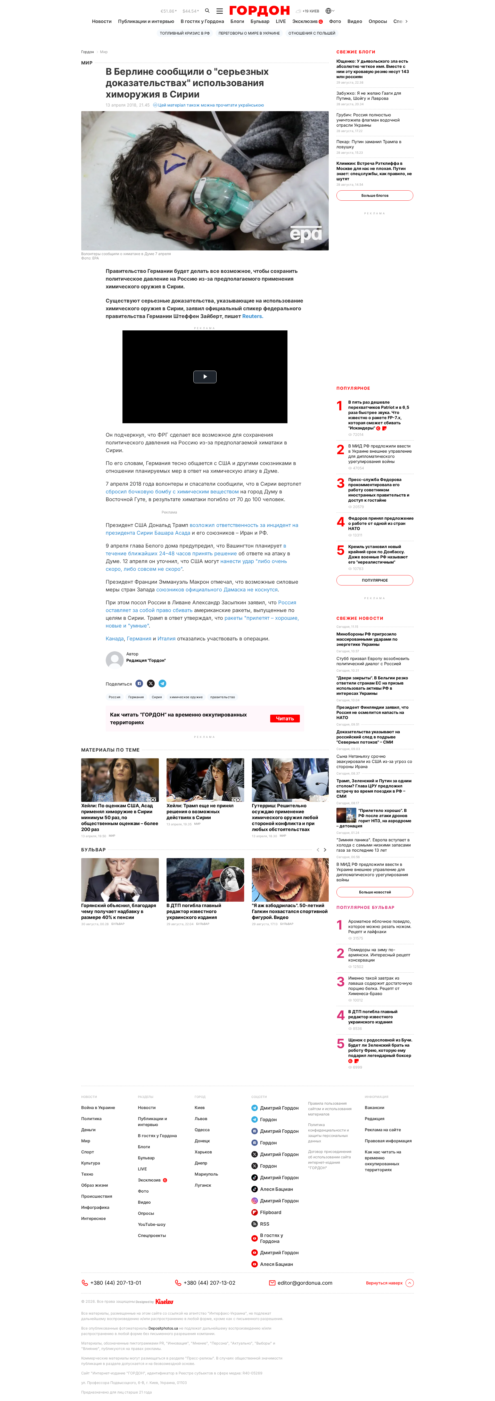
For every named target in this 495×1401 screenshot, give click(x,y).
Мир (104, 52)
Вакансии (374, 1107)
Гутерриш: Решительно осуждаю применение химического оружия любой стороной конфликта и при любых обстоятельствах (285, 817)
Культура (90, 1163)
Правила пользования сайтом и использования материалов (330, 1108)
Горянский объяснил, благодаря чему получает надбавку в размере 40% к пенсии (118, 911)
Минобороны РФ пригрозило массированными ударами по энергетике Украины (367, 639)
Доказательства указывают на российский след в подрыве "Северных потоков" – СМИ (368, 737)
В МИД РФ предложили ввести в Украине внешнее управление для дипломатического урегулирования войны (380, 453)
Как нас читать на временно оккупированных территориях (383, 1160)
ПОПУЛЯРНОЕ (353, 388)
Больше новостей (375, 892)
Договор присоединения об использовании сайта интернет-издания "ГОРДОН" (329, 1159)
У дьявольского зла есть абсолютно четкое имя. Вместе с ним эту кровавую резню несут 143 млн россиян (372, 69)
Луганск (203, 1185)
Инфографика (95, 1207)
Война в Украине (98, 1107)
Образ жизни (94, 1185)
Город (200, 1097)
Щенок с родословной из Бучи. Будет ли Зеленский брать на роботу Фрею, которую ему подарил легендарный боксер (380, 1047)
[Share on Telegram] (162, 684)
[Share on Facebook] (139, 684)
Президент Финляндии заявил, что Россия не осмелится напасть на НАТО (372, 712)
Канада (115, 639)
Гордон (87, 52)
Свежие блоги (355, 51)
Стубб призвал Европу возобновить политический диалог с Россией (372, 661)
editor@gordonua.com (305, 1283)
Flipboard (270, 1212)
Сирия (157, 697)
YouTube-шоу (152, 1224)
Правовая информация (388, 1140)
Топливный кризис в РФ (185, 33)
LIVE (281, 21)
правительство (222, 697)
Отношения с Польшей (311, 33)
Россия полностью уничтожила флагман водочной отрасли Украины (368, 120)
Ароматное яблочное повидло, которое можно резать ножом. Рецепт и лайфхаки (379, 926)
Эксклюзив (305, 21)
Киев (200, 1107)
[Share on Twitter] (151, 684)
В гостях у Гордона (202, 21)
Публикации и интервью (146, 21)
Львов (201, 1118)
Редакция (374, 1118)
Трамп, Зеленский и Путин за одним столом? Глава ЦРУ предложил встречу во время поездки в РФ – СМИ (373, 788)
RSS (264, 1224)
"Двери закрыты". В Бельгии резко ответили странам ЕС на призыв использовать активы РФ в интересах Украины (372, 685)
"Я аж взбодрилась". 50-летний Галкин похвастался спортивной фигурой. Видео (290, 911)
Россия (115, 697)
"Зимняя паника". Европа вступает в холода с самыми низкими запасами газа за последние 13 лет (373, 845)
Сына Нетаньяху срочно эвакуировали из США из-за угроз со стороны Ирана (374, 761)
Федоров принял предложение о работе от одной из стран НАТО (381, 523)
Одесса (202, 1129)
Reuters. (252, 316)
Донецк (202, 1140)
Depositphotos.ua (163, 1328)
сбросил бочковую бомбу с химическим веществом (172, 491)
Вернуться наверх (384, 1282)
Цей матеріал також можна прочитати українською (211, 105)
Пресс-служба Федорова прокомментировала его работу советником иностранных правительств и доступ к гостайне (378, 490)
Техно (87, 1174)
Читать (285, 718)
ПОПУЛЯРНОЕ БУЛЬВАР (365, 907)
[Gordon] (259, 11)
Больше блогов (375, 195)
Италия (167, 639)
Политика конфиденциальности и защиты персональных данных (328, 1132)
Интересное (93, 1218)
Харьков (203, 1151)
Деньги (88, 1129)
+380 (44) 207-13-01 (115, 1283)
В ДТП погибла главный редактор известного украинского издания (194, 911)
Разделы (145, 1097)
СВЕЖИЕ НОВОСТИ (359, 618)
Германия (139, 639)
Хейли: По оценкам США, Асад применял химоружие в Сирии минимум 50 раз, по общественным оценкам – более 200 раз (119, 817)
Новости (102, 21)
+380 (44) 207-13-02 (209, 1283)
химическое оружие (186, 697)
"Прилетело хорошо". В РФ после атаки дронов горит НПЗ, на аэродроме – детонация (373, 818)
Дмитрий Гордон (279, 1108)
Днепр (201, 1163)
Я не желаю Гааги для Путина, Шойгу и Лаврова (368, 96)
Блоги (237, 21)
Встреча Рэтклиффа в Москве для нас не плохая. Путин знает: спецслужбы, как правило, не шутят (374, 171)
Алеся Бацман (276, 1189)
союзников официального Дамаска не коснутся (217, 590)
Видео (355, 21)
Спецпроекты (152, 1235)
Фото (335, 21)
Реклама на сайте (383, 1129)
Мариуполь (206, 1174)
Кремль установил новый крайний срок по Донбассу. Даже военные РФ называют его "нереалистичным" (378, 554)
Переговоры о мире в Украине (249, 33)
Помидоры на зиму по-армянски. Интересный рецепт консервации (379, 955)
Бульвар (260, 21)
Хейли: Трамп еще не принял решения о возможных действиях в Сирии (200, 811)
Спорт (87, 1151)
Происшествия (96, 1196)
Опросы (378, 21)
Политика (91, 1118)
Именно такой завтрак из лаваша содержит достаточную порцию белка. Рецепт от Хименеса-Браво (380, 985)
